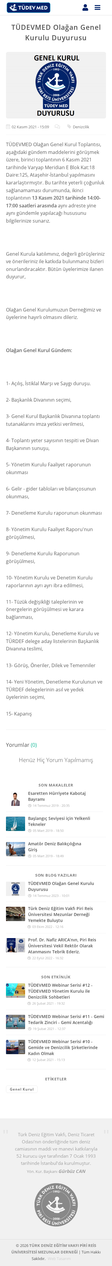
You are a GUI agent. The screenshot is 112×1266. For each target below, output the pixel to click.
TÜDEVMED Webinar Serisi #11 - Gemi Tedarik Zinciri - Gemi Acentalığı (66, 1019)
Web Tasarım (60, 1259)
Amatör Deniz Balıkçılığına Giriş (54, 846)
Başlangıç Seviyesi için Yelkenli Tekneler (59, 821)
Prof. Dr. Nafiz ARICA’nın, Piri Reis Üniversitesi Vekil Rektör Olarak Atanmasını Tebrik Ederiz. (62, 945)
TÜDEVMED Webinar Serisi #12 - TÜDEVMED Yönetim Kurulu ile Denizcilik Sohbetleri (60, 991)
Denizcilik (81, 126)
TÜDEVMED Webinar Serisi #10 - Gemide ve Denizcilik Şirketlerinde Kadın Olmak (63, 1047)
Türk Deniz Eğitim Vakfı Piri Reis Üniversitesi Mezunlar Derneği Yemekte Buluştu (60, 914)
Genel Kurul (22, 1089)
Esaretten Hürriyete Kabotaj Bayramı (57, 796)
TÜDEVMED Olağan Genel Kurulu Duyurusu (61, 886)
